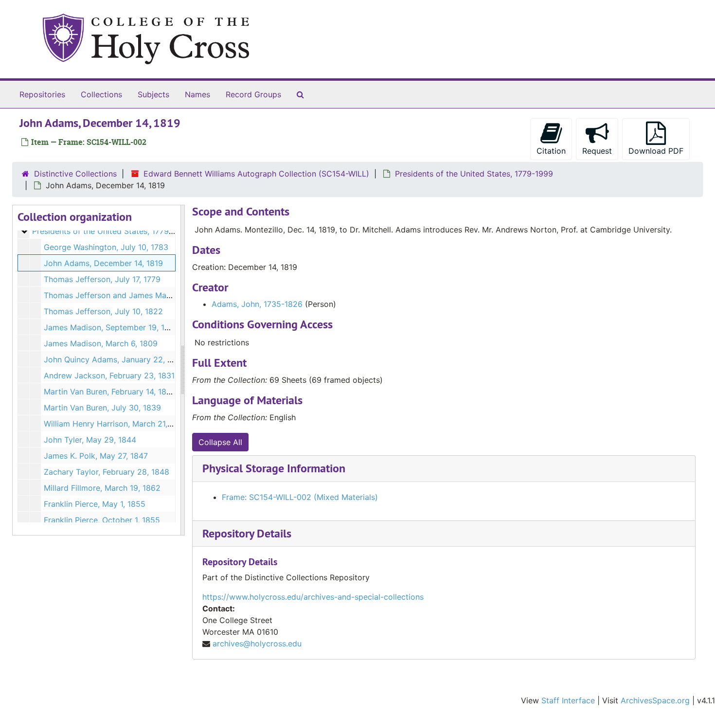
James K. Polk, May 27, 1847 (96, 456)
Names (197, 94)
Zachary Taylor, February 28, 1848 (106, 472)
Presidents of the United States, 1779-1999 (474, 173)
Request (597, 151)
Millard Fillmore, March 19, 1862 (102, 488)
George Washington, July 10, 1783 (106, 247)
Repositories (42, 94)
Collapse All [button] (220, 442)
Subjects (153, 94)
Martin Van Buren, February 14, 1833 (110, 391)
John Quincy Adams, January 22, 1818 (114, 359)
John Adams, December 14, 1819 (103, 263)
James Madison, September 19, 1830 (111, 327)
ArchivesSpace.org (655, 700)
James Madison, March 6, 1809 (101, 343)
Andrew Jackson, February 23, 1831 (109, 375)
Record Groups (253, 94)
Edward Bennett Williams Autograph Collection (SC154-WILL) (256, 173)
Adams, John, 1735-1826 (257, 304)
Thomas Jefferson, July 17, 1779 (102, 279)
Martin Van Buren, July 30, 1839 (102, 407)
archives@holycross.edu (257, 643)
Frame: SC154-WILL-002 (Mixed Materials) (300, 497)
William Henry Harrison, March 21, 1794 (115, 423)
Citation (551, 151)
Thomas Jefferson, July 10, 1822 (103, 311)
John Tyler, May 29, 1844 (90, 440)
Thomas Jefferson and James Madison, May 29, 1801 (141, 295)
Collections (101, 94)
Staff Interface (568, 700)
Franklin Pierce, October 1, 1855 (102, 520)
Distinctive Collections (75, 173)
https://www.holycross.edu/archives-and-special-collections (313, 597)
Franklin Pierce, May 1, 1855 (94, 504)
